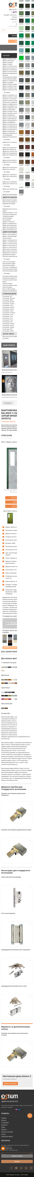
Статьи (3, 1134)
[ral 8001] (21, 132)
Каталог (3, 1120)
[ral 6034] (21, 50)
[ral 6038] (21, 58)
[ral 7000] (27, 58)
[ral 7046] (21, 125)
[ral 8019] (21, 154)
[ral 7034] (27, 102)
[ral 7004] (27, 65)
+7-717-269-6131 (6, 1148)
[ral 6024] (21, 35)
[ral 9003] (27, 169)
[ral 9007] (27, 177)
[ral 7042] (21, 117)
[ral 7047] (27, 125)
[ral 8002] (27, 132)
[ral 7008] (21, 73)
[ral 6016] (27, 21)
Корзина (17, 1161)
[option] (10, 518)
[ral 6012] (27, 13)
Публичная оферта (7, 1136)
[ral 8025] (21, 162)
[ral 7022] (27, 87)
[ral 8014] (21, 147)
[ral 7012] (21, 80)
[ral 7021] (21, 87)
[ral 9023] (21, 192)
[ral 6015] (21, 21)
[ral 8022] (27, 154)
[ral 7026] (21, 95)
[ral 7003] (21, 65)
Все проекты (8, 403)
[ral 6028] (21, 43)
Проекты (4, 1129)
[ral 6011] (21, 13)
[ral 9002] (21, 169)
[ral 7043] (27, 117)
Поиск (3, 1127)
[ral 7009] (27, 73)
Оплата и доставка (7, 1131)
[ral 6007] (21, 6)
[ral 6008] (27, 6)
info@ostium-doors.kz (17, 19)
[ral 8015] (27, 147)
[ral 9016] (21, 184)
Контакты (4, 1125)
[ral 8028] (27, 162)
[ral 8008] (27, 140)
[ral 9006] (21, 177)
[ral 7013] (27, 80)
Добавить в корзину (10, 647)
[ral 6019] (21, 28)
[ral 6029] (27, 43)
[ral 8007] (21, 140)
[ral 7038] (27, 110)
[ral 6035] (27, 50)
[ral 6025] (27, 35)
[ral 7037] (21, 110)
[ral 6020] (27, 28)
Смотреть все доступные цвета (16, 623)
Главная (3, 1118)
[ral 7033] (21, 102)
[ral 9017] (27, 184)
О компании (5, 1122)
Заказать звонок (17, 1156)
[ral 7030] (27, 95)
